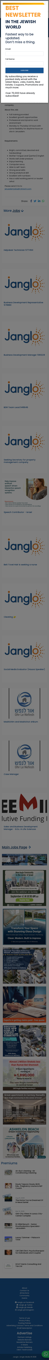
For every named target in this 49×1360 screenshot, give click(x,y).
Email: (8, 49)
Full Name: (10, 59)
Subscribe (24, 70)
